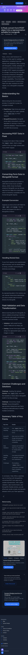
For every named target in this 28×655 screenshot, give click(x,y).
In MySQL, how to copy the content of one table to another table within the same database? (13, 513)
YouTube (5, 639)
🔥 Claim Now (19, 10)
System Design (6, 623)
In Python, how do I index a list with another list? (13, 534)
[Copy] (16, 152)
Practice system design (10, 48)
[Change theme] (18, 152)
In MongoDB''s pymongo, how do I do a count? (12, 505)
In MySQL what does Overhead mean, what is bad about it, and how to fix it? (13, 517)
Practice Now (19, 3)
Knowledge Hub (8, 34)
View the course (8, 567)
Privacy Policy (6, 630)
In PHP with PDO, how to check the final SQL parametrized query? (12, 531)
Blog (4, 621)
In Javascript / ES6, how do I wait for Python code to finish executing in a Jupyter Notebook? (14, 522)
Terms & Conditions (7, 628)
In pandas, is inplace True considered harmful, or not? (13, 526)
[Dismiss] (24, 575)
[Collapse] (22, 152)
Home (2, 34)
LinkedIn (5, 637)
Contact (5, 632)
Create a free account (10, 583)
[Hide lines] (20, 152)
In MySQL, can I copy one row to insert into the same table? (14, 508)
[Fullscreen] (24, 152)
